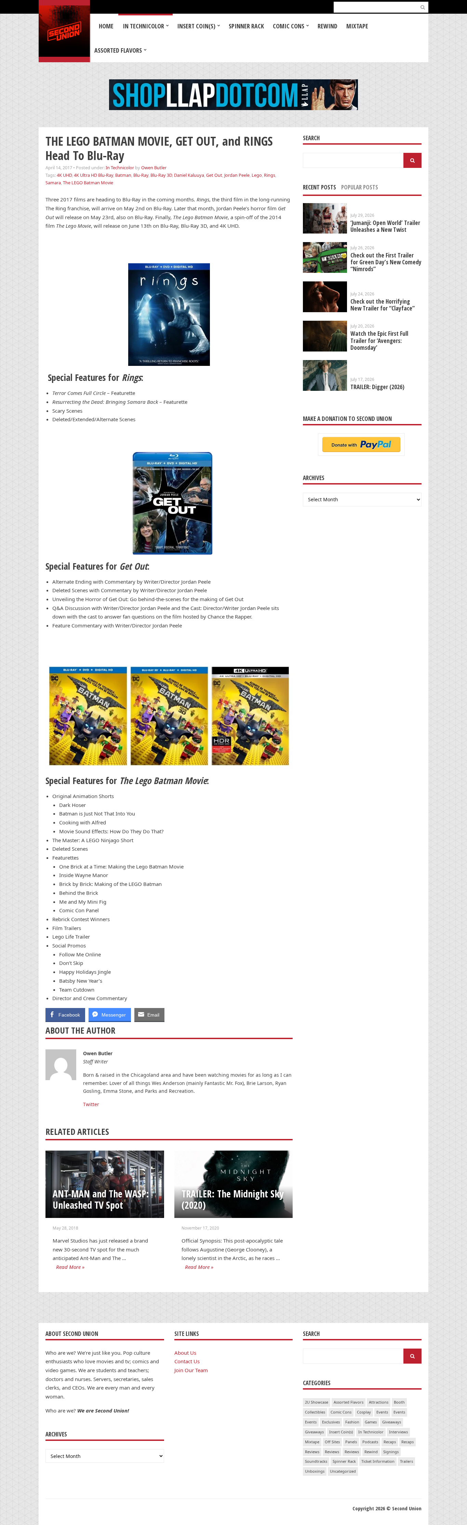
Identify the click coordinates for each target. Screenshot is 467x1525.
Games (371, 1421)
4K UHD (64, 175)
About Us (185, 1352)
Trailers (406, 1461)
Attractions (378, 1402)
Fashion (352, 1421)
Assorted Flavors (118, 50)
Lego (257, 175)
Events (382, 1412)
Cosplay (364, 1412)
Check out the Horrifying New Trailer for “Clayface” (382, 304)
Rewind (327, 26)
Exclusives (331, 1421)
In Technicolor (143, 26)
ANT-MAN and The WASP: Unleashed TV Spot (101, 1199)
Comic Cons (288, 26)
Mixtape (357, 26)
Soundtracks (316, 1461)
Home (106, 26)
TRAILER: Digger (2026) (377, 387)
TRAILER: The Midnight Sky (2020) (232, 1199)
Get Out (214, 175)
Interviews (398, 1431)
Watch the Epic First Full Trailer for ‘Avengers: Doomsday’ (379, 340)
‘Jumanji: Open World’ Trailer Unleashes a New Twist (385, 226)
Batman (123, 175)
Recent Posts (319, 187)
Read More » (70, 1266)
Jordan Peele (237, 175)
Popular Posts (359, 187)
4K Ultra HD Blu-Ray (93, 175)
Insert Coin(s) (196, 26)
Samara (53, 183)
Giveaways (391, 1421)
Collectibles (315, 1412)
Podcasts (370, 1441)
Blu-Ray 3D (161, 175)
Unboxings (314, 1471)
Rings (269, 175)
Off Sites (332, 1441)
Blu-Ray (140, 175)
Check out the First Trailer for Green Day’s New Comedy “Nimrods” (386, 262)
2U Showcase (316, 1402)
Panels (351, 1441)
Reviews (312, 1451)
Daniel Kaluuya (189, 175)
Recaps (390, 1441)
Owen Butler (153, 167)
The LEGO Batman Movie (88, 183)
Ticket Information (378, 1461)
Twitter (91, 1104)
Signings (391, 1451)
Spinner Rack (246, 26)
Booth (399, 1402)
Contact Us (187, 1361)
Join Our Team (191, 1370)
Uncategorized (343, 1471)
